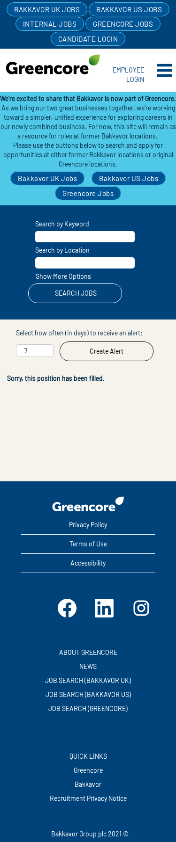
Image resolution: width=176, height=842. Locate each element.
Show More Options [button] (63, 276)
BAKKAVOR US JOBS (129, 9)
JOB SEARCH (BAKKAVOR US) (88, 694)
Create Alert (106, 351)
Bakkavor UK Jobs (47, 178)
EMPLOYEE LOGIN (128, 74)
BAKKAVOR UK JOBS (47, 9)
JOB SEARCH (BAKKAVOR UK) (88, 680)
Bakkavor (88, 784)
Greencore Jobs (88, 193)
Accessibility (88, 563)
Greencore (88, 770)
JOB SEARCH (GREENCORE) (88, 708)
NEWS (88, 666)
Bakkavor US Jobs (128, 178)
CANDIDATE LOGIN (88, 39)
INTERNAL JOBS (50, 24)
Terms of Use (88, 544)
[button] (162, 70)
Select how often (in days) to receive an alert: (79, 333)
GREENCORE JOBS (123, 24)
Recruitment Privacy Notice (88, 798)
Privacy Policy (88, 525)
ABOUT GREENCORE (88, 652)
